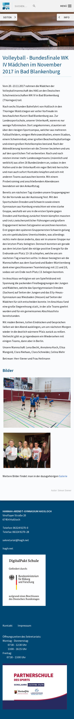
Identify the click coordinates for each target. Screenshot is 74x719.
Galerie (63, 476)
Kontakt (8, 625)
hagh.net (8, 548)
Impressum (24, 625)
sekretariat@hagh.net (16, 540)
